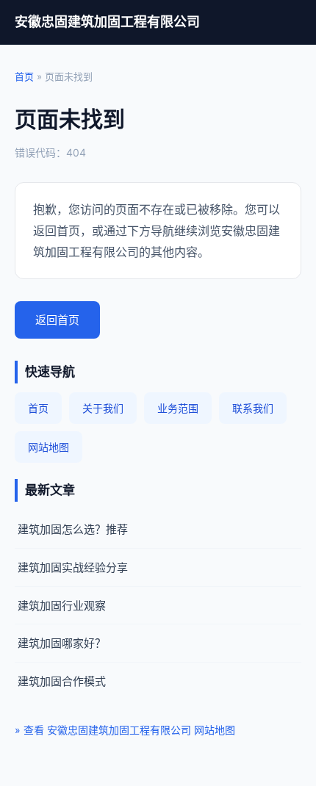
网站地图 (48, 447)
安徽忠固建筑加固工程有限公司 (107, 21)
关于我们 (102, 408)
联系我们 (252, 408)
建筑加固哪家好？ (62, 643)
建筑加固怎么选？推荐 (73, 529)
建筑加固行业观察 (62, 606)
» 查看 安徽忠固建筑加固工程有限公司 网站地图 (125, 730)
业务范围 (177, 408)
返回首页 (57, 320)
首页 (24, 76)
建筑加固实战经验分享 (73, 567)
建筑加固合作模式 (62, 681)
